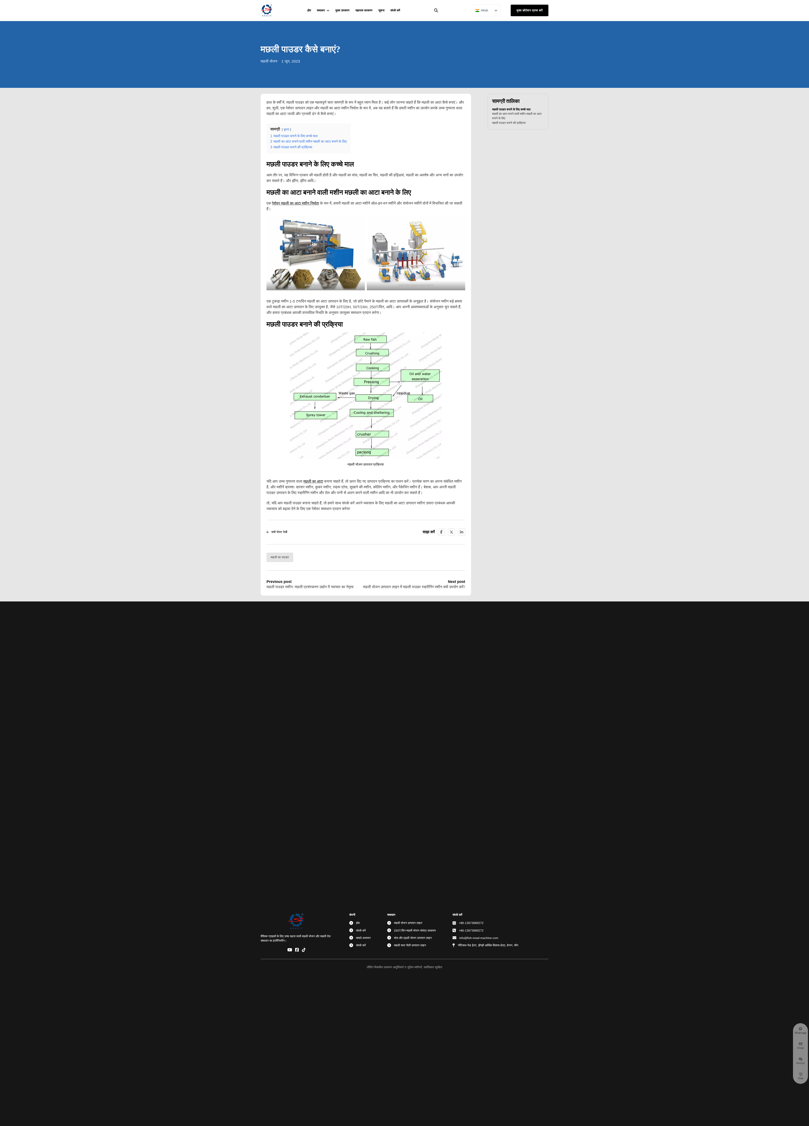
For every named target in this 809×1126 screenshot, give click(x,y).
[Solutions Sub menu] (328, 10)
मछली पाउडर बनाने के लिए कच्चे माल (511, 109)
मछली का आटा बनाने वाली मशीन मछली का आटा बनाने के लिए (517, 116)
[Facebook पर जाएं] (297, 950)
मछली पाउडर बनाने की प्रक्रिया (509, 123)
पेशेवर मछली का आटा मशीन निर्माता (295, 203)
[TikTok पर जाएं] (304, 950)
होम (309, 10)
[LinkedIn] (461, 532)
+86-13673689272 (471, 923)
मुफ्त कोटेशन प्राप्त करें (529, 10)
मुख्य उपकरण (342, 10)
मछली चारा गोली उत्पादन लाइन (410, 945)
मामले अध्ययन (363, 938)
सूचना (381, 10)
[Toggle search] (436, 10)
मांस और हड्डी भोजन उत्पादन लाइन (413, 938)
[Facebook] (441, 532)
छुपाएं (286, 129)
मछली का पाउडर (280, 557)
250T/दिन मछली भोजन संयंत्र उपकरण (415, 930)
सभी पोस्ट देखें (279, 532)
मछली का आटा (313, 481)
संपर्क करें (395, 10)
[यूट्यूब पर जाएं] (289, 950)
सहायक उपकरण (363, 10)
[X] (451, 532)
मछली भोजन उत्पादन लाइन (408, 923)
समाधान (321, 10)
